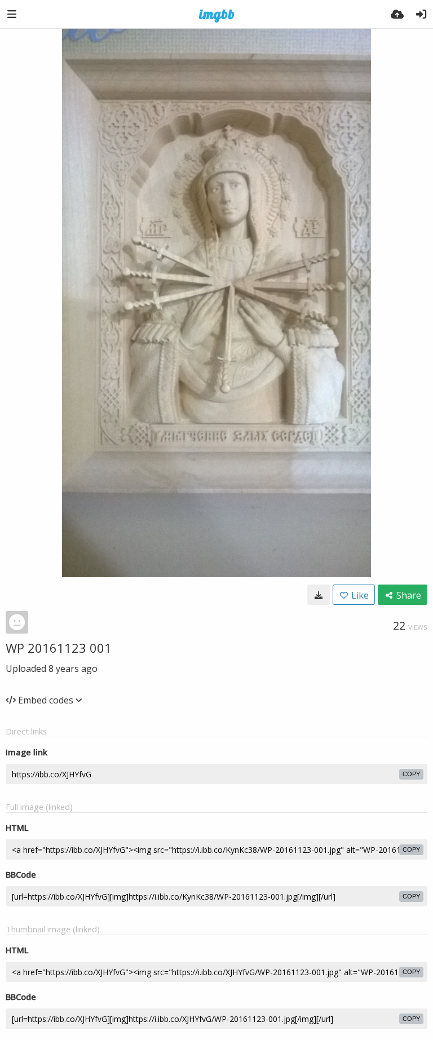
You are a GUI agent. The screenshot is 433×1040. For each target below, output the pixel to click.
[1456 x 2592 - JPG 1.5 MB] (318, 595)
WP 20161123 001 (59, 647)
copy (411, 774)
